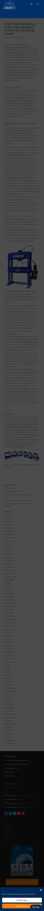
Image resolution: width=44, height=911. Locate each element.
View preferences (22, 906)
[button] (41, 890)
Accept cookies (22, 900)
